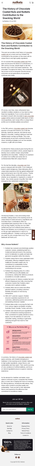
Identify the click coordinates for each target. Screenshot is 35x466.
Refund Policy (25, 430)
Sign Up (30, 409)
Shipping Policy (25, 426)
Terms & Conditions (25, 433)
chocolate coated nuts (21, 61)
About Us (9, 426)
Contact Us (9, 430)
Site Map (9, 428)
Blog (9, 433)
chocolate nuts (21, 165)
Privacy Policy (25, 428)
